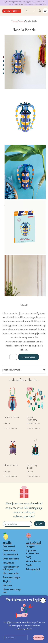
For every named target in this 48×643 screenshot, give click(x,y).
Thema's (14, 21)
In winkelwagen (28, 356)
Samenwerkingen (11, 577)
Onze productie (11, 559)
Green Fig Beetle (32, 466)
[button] (43, 600)
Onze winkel (9, 550)
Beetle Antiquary (32, 418)
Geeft (29, 565)
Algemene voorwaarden (32, 552)
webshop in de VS (38, 4)
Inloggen (30, 546)
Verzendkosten (33, 561)
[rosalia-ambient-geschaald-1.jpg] (25, 172)
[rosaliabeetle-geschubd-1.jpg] (25, 227)
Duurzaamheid (10, 555)
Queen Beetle (11, 465)
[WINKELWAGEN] (40, 10)
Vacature (7, 585)
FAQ (28, 557)
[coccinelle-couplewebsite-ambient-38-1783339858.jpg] (25, 62)
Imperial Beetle (11, 417)
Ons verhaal (9, 546)
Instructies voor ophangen (11, 568)
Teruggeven (9, 563)
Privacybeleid (33, 569)
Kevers (21, 21)
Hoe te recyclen (11, 573)
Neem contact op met (12, 591)
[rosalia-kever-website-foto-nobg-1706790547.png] (25, 117)
